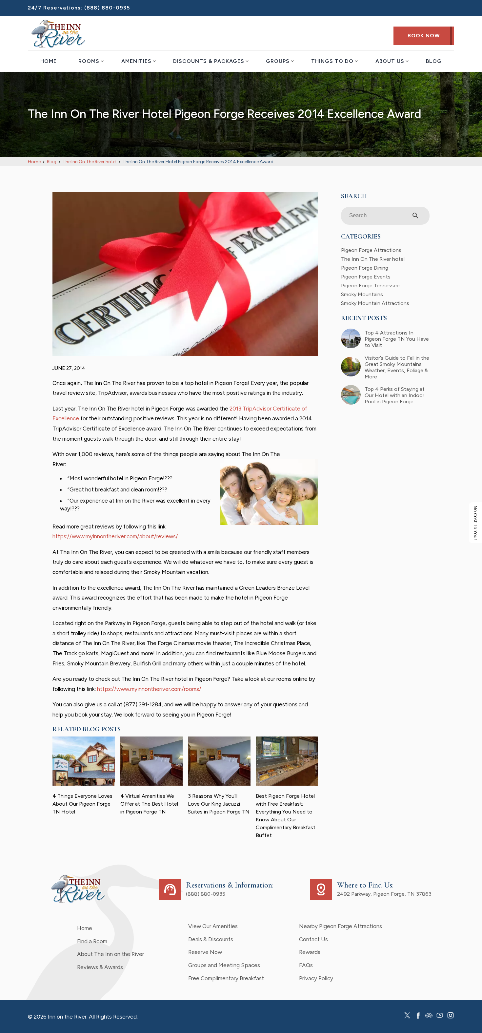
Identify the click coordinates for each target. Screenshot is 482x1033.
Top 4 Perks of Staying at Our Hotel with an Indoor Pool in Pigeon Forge (395, 395)
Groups (278, 61)
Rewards (309, 952)
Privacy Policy (316, 978)
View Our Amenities (213, 926)
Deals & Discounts (210, 939)
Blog (434, 61)
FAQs (306, 965)
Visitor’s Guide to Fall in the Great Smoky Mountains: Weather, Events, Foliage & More (397, 367)
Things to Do (332, 61)
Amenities (136, 61)
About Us (389, 61)
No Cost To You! (475, 523)
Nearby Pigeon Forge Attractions (340, 926)
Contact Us (313, 939)
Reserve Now (205, 952)
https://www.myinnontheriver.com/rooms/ (149, 689)
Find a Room (92, 941)
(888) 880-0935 (107, 8)
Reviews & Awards (100, 967)
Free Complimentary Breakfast (226, 978)
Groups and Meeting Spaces (224, 965)
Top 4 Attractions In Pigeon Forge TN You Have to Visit (397, 339)
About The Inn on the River (110, 954)
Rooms (88, 61)
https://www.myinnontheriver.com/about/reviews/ (115, 536)
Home (48, 61)
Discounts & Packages (208, 61)
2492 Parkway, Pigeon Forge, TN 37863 (384, 894)
